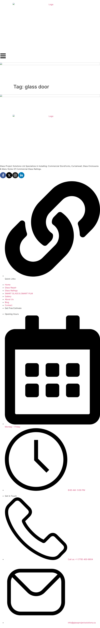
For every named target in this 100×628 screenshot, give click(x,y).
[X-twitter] (9, 175)
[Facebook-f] (3, 175)
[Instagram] (15, 175)
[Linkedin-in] (21, 175)
